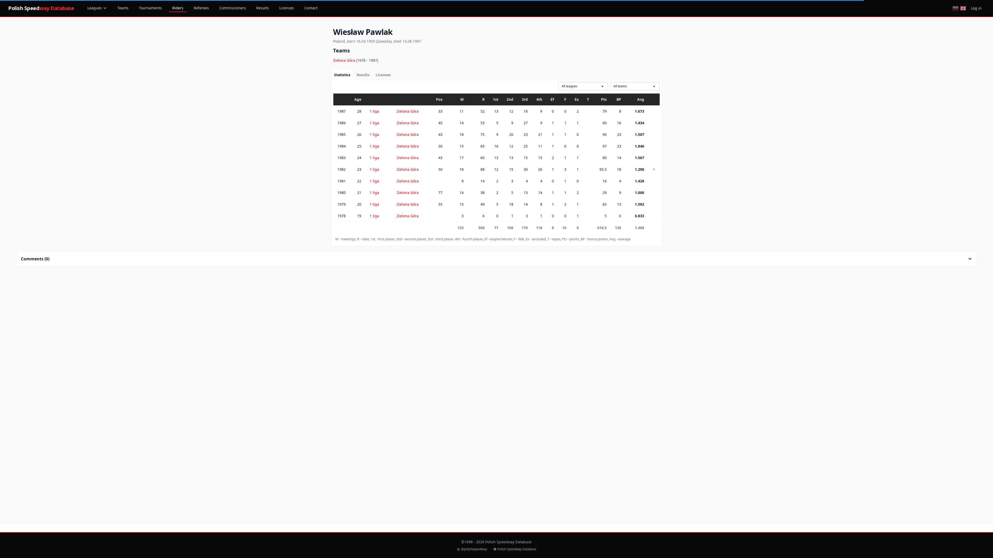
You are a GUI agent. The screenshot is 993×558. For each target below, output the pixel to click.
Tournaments (150, 7)
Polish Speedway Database (517, 549)
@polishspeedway (474, 549)
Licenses (286, 7)
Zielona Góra (344, 60)
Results (262, 7)
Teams (123, 7)
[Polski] (955, 8)
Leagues (94, 7)
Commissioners (232, 7)
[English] (963, 8)
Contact (311, 7)
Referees (201, 7)
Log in (976, 8)
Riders (177, 7)
